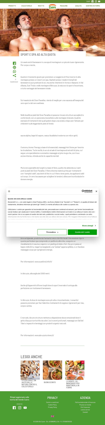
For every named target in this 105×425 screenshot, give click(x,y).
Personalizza (51, 232)
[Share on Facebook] (14, 63)
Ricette (41, 6)
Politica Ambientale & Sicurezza (85, 402)
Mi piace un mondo (85, 405)
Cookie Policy (52, 405)
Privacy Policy (52, 407)
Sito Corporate (85, 407)
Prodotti (12, 6)
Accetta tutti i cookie (82, 232)
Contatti (85, 412)
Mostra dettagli (87, 226)
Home (52, 7)
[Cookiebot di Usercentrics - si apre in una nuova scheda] (83, 191)
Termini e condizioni (52, 402)
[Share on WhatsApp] (14, 71)
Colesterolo (26, 6)
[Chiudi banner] (96, 191)
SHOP (88, 1)
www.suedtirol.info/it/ (43, 261)
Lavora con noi (85, 410)
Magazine (64, 6)
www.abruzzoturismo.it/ (44, 335)
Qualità (78, 6)
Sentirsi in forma (93, 6)
